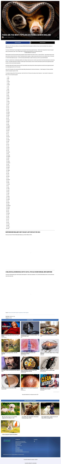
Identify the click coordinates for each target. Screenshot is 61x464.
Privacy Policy (17, 448)
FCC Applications (18, 444)
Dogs (14, 316)
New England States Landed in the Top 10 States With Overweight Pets (50, 417)
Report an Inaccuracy (18, 445)
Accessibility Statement (19, 449)
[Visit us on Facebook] (35, 441)
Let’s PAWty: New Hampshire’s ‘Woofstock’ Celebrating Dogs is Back (30, 417)
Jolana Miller (5, 37)
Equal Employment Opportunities (20, 441)
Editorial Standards (18, 443)
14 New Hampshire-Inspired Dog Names (9, 434)
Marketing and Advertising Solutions (20, 442)
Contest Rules (17, 447)
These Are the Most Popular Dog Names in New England (18, 312)
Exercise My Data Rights (19, 450)
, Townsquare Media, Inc (14, 454)
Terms (16, 446)
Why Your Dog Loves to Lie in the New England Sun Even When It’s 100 (9, 417)
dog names (11, 316)
